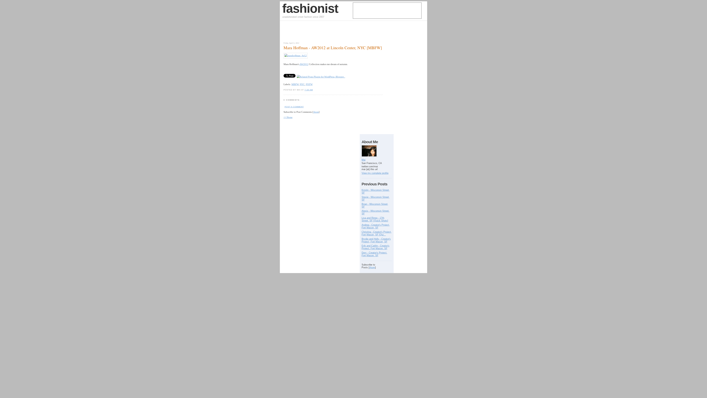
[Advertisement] (325, 32)
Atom (316, 112)
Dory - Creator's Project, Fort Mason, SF (374, 254)
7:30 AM (309, 90)
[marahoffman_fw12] (296, 55)
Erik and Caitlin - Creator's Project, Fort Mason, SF (375, 247)
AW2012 (304, 64)
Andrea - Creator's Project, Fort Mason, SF (376, 226)
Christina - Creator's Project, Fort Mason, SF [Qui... (377, 233)
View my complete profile (375, 173)
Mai (363, 159)
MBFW (295, 84)
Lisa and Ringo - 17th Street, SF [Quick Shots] (375, 219)
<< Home (288, 117)
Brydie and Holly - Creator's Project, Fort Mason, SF (376, 240)
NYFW (309, 84)
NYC (302, 84)
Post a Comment (294, 107)
